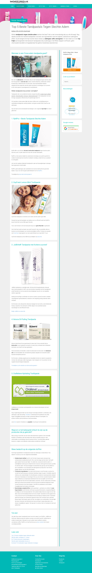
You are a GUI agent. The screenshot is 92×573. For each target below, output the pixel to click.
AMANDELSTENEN (65, 6)
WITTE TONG (42, 6)
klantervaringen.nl (72, 114)
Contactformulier (40, 559)
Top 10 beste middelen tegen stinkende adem (23, 535)
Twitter (61, 561)
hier (15, 422)
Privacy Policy (39, 564)
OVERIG (75, 6)
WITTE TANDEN (52, 6)
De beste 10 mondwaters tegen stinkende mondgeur (25, 543)
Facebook (61, 559)
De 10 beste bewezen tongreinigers (20, 539)
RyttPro (40, 170)
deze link (39, 236)
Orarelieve (28, 414)
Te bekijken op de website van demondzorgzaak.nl (24, 365)
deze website (40, 522)
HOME (12, 6)
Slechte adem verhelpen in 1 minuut (20, 537)
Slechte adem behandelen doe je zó (21, 541)
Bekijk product (72, 70)
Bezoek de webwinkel (41, 566)
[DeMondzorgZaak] (19, 2)
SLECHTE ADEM (20, 6)
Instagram (62, 562)
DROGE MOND (31, 6)
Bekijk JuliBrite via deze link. (19, 311)
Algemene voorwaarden (41, 562)
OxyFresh (16, 233)
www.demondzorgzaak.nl (25, 174)
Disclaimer (38, 561)
